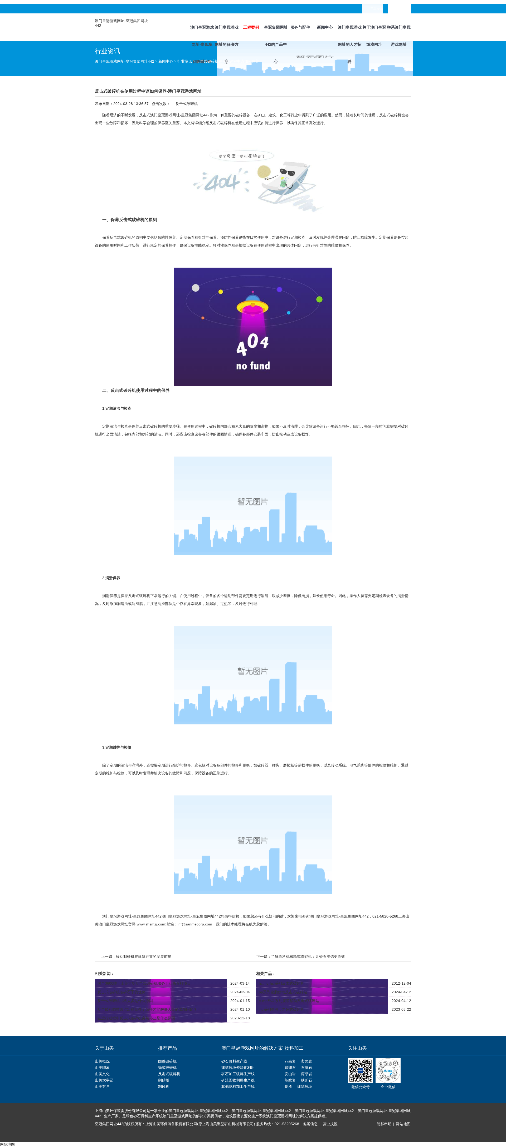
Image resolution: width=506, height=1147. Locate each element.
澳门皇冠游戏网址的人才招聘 (350, 33)
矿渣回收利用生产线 (238, 1080)
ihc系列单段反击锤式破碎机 (281, 1009)
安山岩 (290, 1074)
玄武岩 (306, 1061)
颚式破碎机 (167, 1067)
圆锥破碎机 (167, 1061)
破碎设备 (242, 115)
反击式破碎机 (220, 123)
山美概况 (102, 1061)
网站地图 (403, 1124)
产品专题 (376, 9)
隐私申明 (384, 1124)
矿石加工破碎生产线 (238, 1074)
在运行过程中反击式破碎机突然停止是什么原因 (136, 1018)
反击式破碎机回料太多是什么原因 (125, 1001)
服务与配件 (300, 27)
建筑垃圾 (304, 1086)
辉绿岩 (306, 1074)
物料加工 (294, 1048)
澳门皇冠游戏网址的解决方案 (227, 33)
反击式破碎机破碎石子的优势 (121, 992)
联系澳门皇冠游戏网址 (399, 33)
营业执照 (330, 1124)
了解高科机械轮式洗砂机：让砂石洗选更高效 (308, 956)
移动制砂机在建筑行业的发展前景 (143, 956)
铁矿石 (306, 1080)
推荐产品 (167, 1048)
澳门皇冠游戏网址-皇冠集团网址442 (202, 33)
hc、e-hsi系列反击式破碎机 (281, 983)
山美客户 (102, 1086)
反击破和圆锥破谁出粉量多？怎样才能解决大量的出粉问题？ (147, 1009)
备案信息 (310, 1124)
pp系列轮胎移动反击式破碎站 (283, 992)
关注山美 (357, 1048)
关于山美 (104, 1048)
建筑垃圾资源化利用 (238, 1067)
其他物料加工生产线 (238, 1086)
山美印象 (102, 1067)
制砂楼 (163, 1080)
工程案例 (251, 27)
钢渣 (288, 1086)
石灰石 (306, 1067)
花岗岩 (290, 1061)
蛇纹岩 (290, 1080)
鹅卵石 (290, 1067)
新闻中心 (325, 27)
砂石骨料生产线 (234, 1061)
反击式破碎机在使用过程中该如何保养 (227, 61)
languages (403, 9)
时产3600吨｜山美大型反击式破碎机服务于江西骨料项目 (144, 983)
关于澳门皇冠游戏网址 (374, 33)
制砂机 (163, 1086)
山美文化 (102, 1074)
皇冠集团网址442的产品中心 (276, 33)
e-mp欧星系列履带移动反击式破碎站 (289, 1001)
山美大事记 (104, 1080)
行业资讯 (184, 61)
